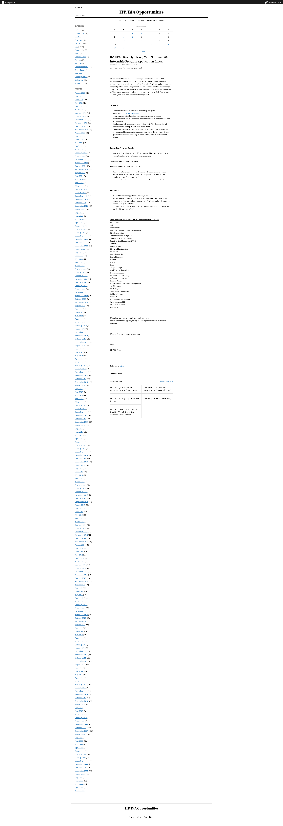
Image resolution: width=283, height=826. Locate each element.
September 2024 (81, 169)
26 (168, 44)
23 (141, 44)
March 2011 (79, 681)
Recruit (78, 60)
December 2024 (81, 159)
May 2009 (79, 744)
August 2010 (80, 704)
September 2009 (81, 731)
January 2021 (80, 289)
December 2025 (81, 119)
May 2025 (79, 143)
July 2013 (78, 588)
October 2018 (80, 378)
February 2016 (81, 485)
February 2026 (81, 113)
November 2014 (81, 535)
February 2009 (81, 754)
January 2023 (80, 232)
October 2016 (80, 458)
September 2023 (81, 206)
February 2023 (81, 229)
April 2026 (79, 106)
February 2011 (81, 684)
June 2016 (79, 472)
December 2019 (81, 332)
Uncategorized (81, 76)
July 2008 (78, 777)
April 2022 (79, 262)
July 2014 (78, 548)
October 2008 (80, 767)
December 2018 (81, 372)
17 (150, 40)
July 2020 (78, 309)
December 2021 (81, 275)
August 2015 (80, 505)
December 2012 (81, 611)
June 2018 (79, 392)
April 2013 (79, 598)
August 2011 (80, 664)
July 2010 (78, 707)
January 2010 (80, 721)
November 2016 (81, 455)
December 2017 (81, 412)
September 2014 (81, 541)
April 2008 (79, 787)
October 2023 (80, 202)
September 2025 (81, 129)
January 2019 (80, 369)
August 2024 (80, 172)
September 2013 (81, 581)
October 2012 (80, 618)
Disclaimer (141, 20)
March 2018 (79, 402)
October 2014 (80, 538)
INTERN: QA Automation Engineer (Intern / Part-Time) (123, 388)
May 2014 (79, 555)
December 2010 (81, 691)
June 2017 (79, 432)
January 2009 (80, 757)
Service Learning (81, 66)
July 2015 (78, 508)
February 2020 (81, 325)
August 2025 (80, 133)
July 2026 (78, 96)
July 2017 (78, 428)
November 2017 (81, 415)
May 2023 (79, 219)
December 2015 (81, 491)
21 (124, 44)
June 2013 (79, 591)
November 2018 (81, 375)
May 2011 (79, 674)
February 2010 (81, 717)
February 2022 (81, 269)
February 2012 (81, 644)
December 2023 (81, 196)
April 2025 (79, 146)
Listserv (78, 50)
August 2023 (80, 209)
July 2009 (78, 737)
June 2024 (79, 176)
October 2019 (80, 339)
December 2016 (81, 452)
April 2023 (79, 222)
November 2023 (81, 199)
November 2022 (81, 239)
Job (120, 20)
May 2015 (79, 515)
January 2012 (80, 648)
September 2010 (81, 701)
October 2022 (80, 242)
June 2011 (79, 671)
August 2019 (80, 345)
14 (124, 40)
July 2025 (78, 136)
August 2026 (80, 93)
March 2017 (79, 442)
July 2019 (78, 349)
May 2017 (79, 435)
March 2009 (79, 751)
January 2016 (80, 488)
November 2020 (81, 295)
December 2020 (81, 292)
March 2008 (79, 791)
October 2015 (80, 498)
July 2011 (78, 668)
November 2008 (81, 764)
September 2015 (81, 501)
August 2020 (80, 305)
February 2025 (81, 153)
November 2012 (81, 614)
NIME (77, 53)
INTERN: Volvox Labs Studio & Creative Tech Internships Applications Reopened (123, 412)
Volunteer (79, 80)
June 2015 (79, 511)
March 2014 (79, 561)
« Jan (139, 51)
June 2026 (79, 99)
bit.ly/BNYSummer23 (131, 113)
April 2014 (79, 558)
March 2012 (79, 641)
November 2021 (81, 279)
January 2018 (80, 408)
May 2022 (79, 259)
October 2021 (80, 282)
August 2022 (80, 249)
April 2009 (79, 747)
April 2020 (79, 319)
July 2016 (78, 468)
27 (115, 48)
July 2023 (78, 212)
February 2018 (81, 405)
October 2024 (80, 166)
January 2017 (80, 448)
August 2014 (80, 545)
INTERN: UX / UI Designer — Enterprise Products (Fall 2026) (157, 388)
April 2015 (79, 518)
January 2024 (80, 192)
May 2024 (79, 179)
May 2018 (79, 395)
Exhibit (77, 37)
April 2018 (79, 398)
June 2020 (79, 312)
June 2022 (79, 256)
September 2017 (81, 422)
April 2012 (79, 638)
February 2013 (81, 604)
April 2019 (79, 359)
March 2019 (79, 362)
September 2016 (81, 462)
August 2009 (80, 734)
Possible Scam (80, 56)
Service (78, 63)
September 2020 (81, 302)
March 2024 (79, 186)
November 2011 (81, 654)
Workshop (79, 83)
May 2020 (79, 315)
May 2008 (79, 784)
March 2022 (79, 266)
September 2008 (81, 771)
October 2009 (80, 727)
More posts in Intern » (166, 381)
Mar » (144, 51)
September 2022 (81, 246)
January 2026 (80, 116)
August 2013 (80, 585)
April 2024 (79, 182)
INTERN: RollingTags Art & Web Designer (124, 399)
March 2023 (79, 226)
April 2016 (79, 478)
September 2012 (81, 621)
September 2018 (81, 382)
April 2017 (79, 438)
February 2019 (81, 365)
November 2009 (81, 724)
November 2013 (81, 575)
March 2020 (79, 322)
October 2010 (80, 698)
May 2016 (79, 475)
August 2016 (80, 465)
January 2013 (80, 608)
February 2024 (81, 189)
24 (150, 44)
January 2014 (80, 568)
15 (133, 40)
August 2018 (80, 385)
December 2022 (81, 236)
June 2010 (79, 711)
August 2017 (80, 425)
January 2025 (80, 156)
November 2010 (81, 694)
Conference (79, 33)
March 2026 (79, 109)
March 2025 (79, 149)
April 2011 (79, 678)
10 (150, 37)
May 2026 (79, 103)
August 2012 (80, 624)
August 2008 (80, 774)
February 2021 (81, 285)
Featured (78, 40)
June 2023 (79, 216)
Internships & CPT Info (155, 20)
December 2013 (81, 571)
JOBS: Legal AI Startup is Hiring (157, 398)
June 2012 (79, 631)
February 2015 (81, 525)
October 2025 (80, 126)
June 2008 (79, 781)
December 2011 (81, 651)
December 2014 (81, 531)
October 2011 (80, 658)
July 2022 (78, 252)
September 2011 (81, 661)
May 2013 (79, 594)
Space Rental (80, 70)
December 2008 (81, 761)
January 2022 (80, 272)
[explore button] (267, 2)
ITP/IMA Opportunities (141, 12)
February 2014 (81, 565)
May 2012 (79, 634)
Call (125, 20)
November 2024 (81, 163)
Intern (132, 20)
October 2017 (80, 418)
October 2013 (80, 578)
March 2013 (79, 601)
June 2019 (79, 352)
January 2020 (80, 329)
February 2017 (81, 445)
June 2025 (79, 139)
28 (124, 48)
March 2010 (79, 714)
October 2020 (80, 299)
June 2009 (79, 741)
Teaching (78, 73)
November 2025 (81, 123)
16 (141, 40)
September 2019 (81, 342)
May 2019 (79, 355)
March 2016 (79, 482)
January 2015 (80, 528)
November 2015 (81, 495)
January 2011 (80, 688)
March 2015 (79, 521)
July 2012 (78, 628)
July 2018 (78, 388)
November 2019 (81, 335)
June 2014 (79, 551)
